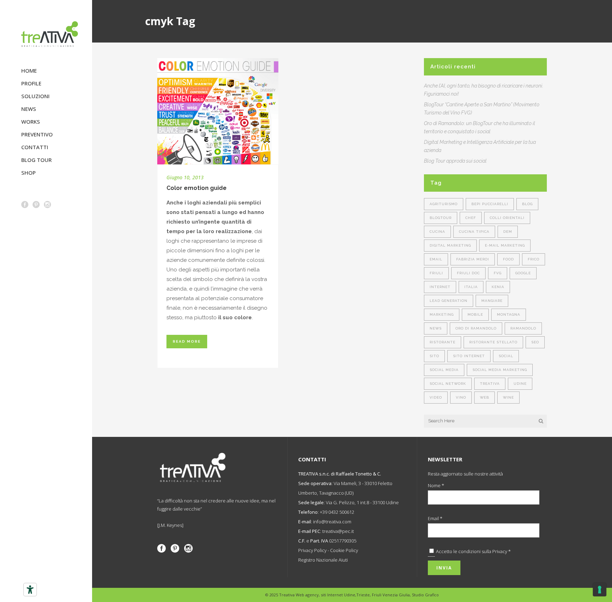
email (436, 259)
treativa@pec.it (338, 531)
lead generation (449, 301)
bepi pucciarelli (489, 204)
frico (533, 259)
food (508, 259)
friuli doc (468, 273)
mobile (475, 314)
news (436, 328)
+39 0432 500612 (337, 512)
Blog (527, 204)
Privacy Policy (312, 550)
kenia (498, 287)
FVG (498, 273)
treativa (490, 384)
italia (471, 287)
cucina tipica (474, 232)
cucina (437, 232)
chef (470, 218)
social (506, 356)
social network (448, 384)
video (436, 397)
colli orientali (507, 218)
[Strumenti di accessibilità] (30, 589)
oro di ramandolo (476, 328)
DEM (507, 232)
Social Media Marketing (499, 370)
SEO (535, 342)
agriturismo (444, 204)
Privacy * (501, 551)
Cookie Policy (344, 550)
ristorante (442, 342)
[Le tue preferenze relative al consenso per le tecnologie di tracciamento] (599, 589)
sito (434, 356)
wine (508, 397)
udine (520, 384)
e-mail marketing (505, 245)
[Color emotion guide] (217, 111)
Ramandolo (523, 328)
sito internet (469, 356)
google (523, 273)
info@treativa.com (332, 521)
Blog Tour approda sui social (455, 161)
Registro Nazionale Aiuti (323, 560)
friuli (436, 273)
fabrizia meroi (472, 259)
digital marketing (450, 245)
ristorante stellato (493, 342)
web (484, 397)
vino (461, 397)
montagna (508, 314)
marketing (442, 314)
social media (444, 370)
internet (440, 287)
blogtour (441, 218)
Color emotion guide (196, 188)
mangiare (492, 301)
